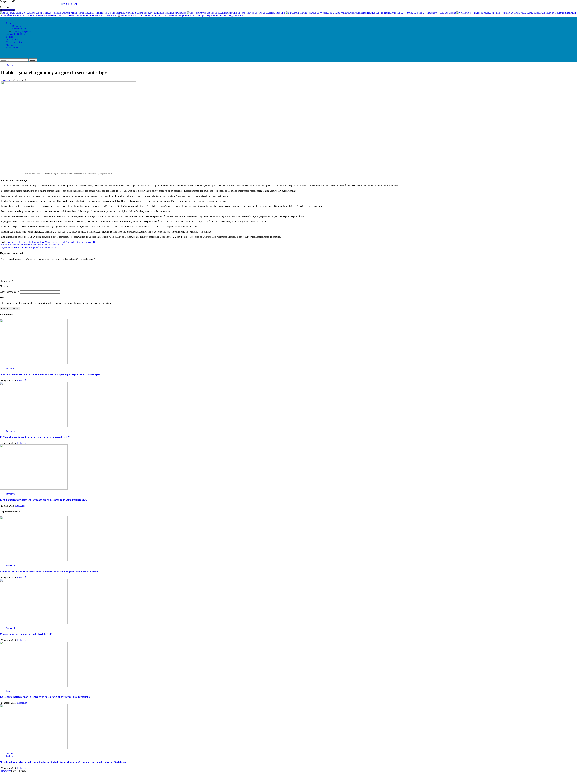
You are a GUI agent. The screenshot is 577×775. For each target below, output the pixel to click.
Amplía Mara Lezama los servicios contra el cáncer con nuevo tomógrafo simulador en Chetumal (141, 12)
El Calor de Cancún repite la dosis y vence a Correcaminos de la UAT (35, 437)
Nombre (5, 286)
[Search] (1, 53)
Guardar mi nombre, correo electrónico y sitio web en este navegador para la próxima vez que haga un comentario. (58, 303)
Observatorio (12, 39)
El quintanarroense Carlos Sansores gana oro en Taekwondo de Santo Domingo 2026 (43, 500)
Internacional (12, 47)
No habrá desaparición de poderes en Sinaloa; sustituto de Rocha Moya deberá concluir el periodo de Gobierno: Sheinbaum (63, 762)
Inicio (8, 23)
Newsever (6, 771)
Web (2, 297)
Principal (70, 242)
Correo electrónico (9, 292)
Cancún (10, 242)
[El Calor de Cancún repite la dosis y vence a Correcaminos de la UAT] (34, 426)
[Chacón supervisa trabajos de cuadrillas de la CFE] (34, 623)
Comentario (6, 281)
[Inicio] (1, 18)
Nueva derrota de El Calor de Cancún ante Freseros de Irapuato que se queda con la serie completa (50, 374)
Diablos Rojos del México (27, 242)
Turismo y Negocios (21, 31)
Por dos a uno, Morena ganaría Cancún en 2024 (28, 247)
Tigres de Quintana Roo (86, 242)
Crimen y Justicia (14, 42)
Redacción (7, 80)
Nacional (10, 45)
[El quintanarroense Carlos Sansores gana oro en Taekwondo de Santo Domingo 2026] (34, 488)
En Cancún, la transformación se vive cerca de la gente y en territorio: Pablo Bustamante (414, 12)
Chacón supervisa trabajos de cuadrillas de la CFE (262, 12)
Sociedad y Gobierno (16, 34)
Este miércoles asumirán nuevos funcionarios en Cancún (32, 244)
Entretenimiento (19, 28)
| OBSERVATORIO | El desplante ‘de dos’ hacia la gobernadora (213, 15)
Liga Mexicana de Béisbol (52, 242)
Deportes (16, 26)
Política (9, 36)
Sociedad (10, 565)
